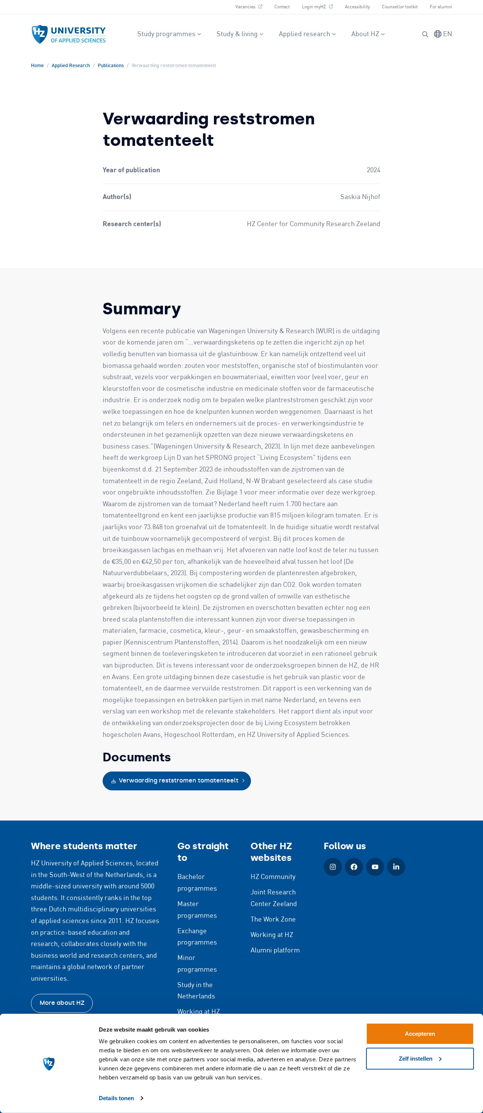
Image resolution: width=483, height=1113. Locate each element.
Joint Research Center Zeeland (274, 898)
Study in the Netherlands (196, 991)
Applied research (304, 34)
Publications (111, 65)
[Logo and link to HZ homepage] (68, 34)
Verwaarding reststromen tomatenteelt (178, 780)
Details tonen (116, 1098)
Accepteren (420, 1033)
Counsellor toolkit (400, 7)
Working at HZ (198, 1012)
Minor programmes (197, 964)
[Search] (425, 34)
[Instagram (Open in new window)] (333, 867)
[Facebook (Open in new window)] (354, 867)
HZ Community (273, 877)
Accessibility (357, 7)
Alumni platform (275, 950)
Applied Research (71, 65)
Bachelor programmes (197, 883)
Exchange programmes (197, 937)
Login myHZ (320, 6)
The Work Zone (273, 919)
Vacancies (251, 6)
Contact (282, 7)
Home (37, 65)
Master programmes (197, 910)
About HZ (365, 34)
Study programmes (166, 34)
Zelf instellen (415, 1058)
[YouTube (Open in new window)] (375, 867)
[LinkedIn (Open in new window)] (396, 867)
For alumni (441, 7)
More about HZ (62, 1002)
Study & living (237, 34)
